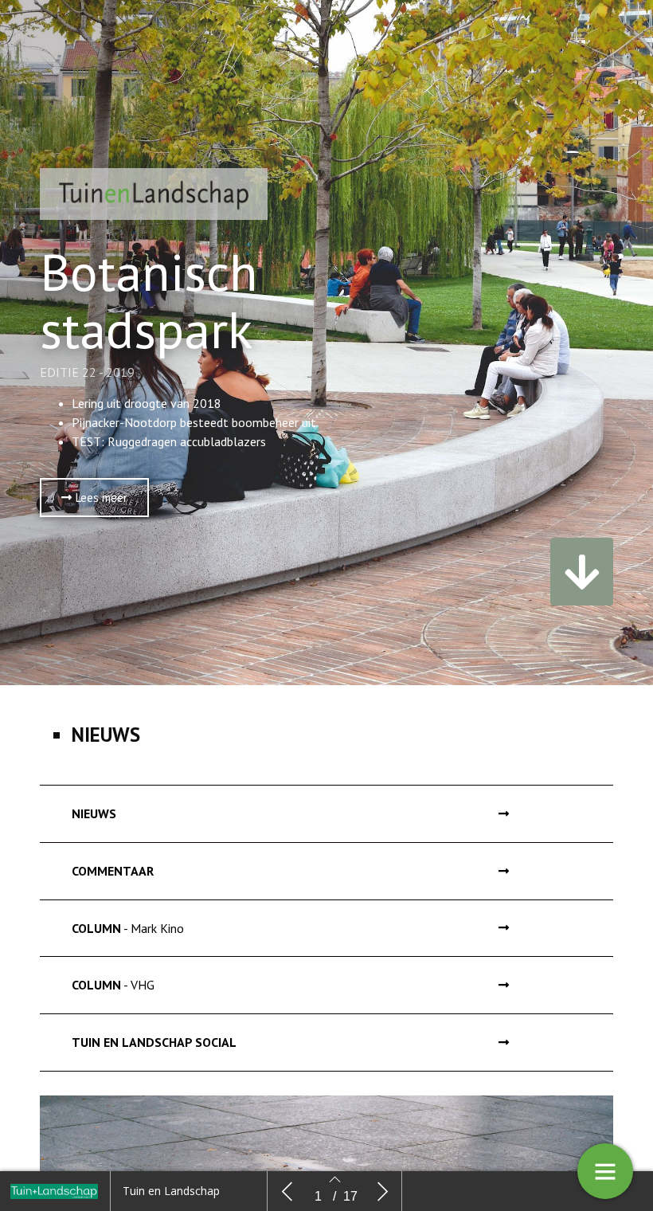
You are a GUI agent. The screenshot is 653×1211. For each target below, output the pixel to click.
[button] (94, 497)
